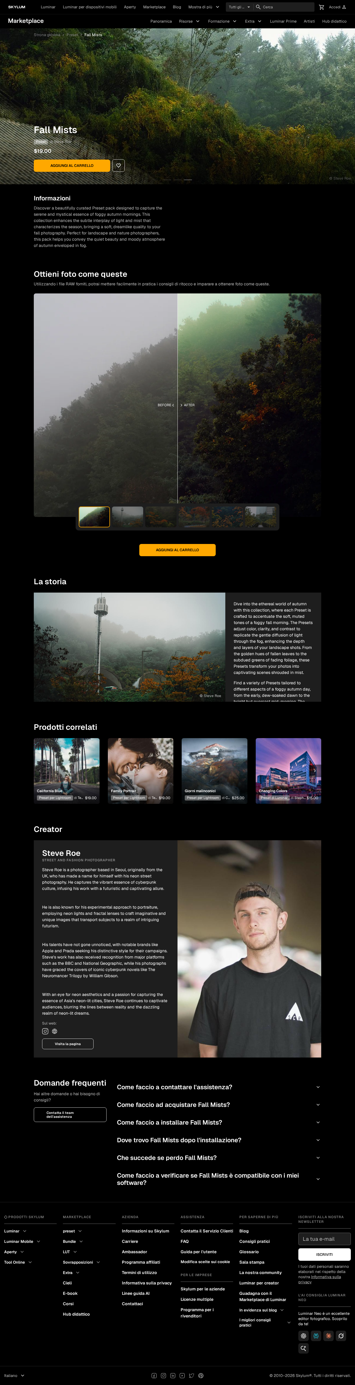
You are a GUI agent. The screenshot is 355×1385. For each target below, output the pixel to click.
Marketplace (154, 6)
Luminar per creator (259, 1283)
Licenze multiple (197, 1299)
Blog (177, 6)
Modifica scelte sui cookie (205, 1261)
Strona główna (47, 34)
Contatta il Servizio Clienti (207, 1231)
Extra (254, 21)
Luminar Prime (283, 21)
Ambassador (134, 1252)
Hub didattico (334, 21)
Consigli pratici (254, 1241)
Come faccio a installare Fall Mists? (219, 1122)
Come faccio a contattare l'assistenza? (219, 1087)
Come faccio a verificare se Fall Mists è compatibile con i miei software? (219, 1179)
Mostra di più (204, 7)
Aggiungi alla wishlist (63, 764)
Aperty (130, 6)
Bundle (73, 1241)
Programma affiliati (141, 1262)
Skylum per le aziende (203, 1289)
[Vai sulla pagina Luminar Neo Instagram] (163, 1375)
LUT (70, 1252)
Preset (72, 34)
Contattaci (132, 1304)
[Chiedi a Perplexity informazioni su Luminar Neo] (316, 1336)
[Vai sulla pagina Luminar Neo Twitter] (191, 1375)
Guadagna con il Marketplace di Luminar (262, 1296)
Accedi (338, 7)
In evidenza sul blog (262, 1310)
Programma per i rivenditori (197, 1313)
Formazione (223, 21)
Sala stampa (251, 1262)
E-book (70, 1293)
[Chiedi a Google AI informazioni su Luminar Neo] (303, 1348)
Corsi (68, 1304)
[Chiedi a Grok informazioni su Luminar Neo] (341, 1336)
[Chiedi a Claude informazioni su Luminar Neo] (328, 1336)
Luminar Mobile (23, 1241)
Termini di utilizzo (139, 1272)
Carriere (130, 1241)
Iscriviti (324, 1254)
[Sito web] (54, 1031)
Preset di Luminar (274, 798)
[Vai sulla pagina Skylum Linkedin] (172, 1375)
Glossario (249, 1252)
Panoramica (161, 21)
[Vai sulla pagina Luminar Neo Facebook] (154, 1375)
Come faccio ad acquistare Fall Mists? (219, 1105)
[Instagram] (45, 1031)
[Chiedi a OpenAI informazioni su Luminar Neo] (303, 1336)
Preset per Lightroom (55, 798)
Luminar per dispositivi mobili (90, 6)
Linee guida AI (136, 1293)
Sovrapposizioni (82, 1262)
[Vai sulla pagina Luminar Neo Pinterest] (200, 1375)
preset (73, 1231)
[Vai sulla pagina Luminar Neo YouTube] (182, 1375)
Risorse (190, 21)
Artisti (309, 21)
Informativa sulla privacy (147, 1283)
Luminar (48, 6)
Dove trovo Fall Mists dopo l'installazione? (219, 1140)
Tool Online (18, 1262)
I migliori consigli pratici (265, 1322)
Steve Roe (62, 141)
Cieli (67, 1283)
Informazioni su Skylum (145, 1231)
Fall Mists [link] (93, 34)
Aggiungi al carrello (72, 165)
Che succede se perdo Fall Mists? (219, 1158)
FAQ (185, 1241)
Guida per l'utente (198, 1252)
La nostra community (260, 1272)
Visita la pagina (68, 1044)
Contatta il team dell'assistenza (60, 1115)
